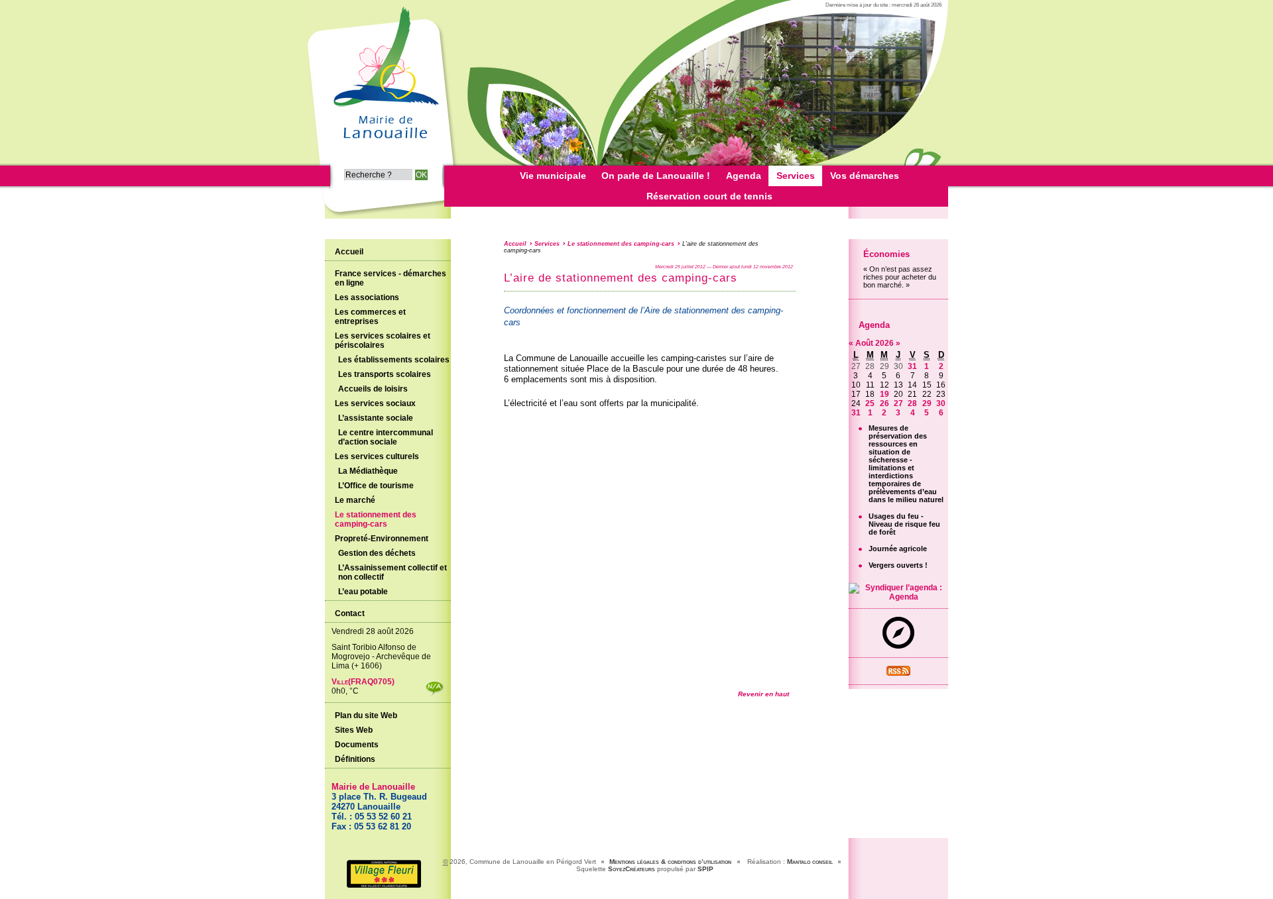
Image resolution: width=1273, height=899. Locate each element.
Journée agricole (898, 549)
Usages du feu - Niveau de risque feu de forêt (904, 524)
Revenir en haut (763, 694)
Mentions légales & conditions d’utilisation (670, 861)
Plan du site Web (366, 715)
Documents (357, 744)
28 (912, 403)
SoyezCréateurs (631, 869)
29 (927, 403)
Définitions (355, 759)
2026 (885, 343)
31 (912, 366)
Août (865, 343)
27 (898, 403)
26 (884, 403)
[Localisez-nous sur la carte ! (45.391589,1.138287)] (898, 646)
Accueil (515, 243)
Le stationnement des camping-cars (621, 243)
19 (884, 394)
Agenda (874, 325)
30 (940, 403)
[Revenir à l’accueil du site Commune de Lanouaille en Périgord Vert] (384, 143)
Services (547, 243)
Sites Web (354, 730)
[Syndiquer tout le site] (898, 673)
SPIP (705, 869)
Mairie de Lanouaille (373, 787)
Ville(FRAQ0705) (363, 681)
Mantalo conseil (810, 861)
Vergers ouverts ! (898, 565)
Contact (350, 613)
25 (870, 403)
